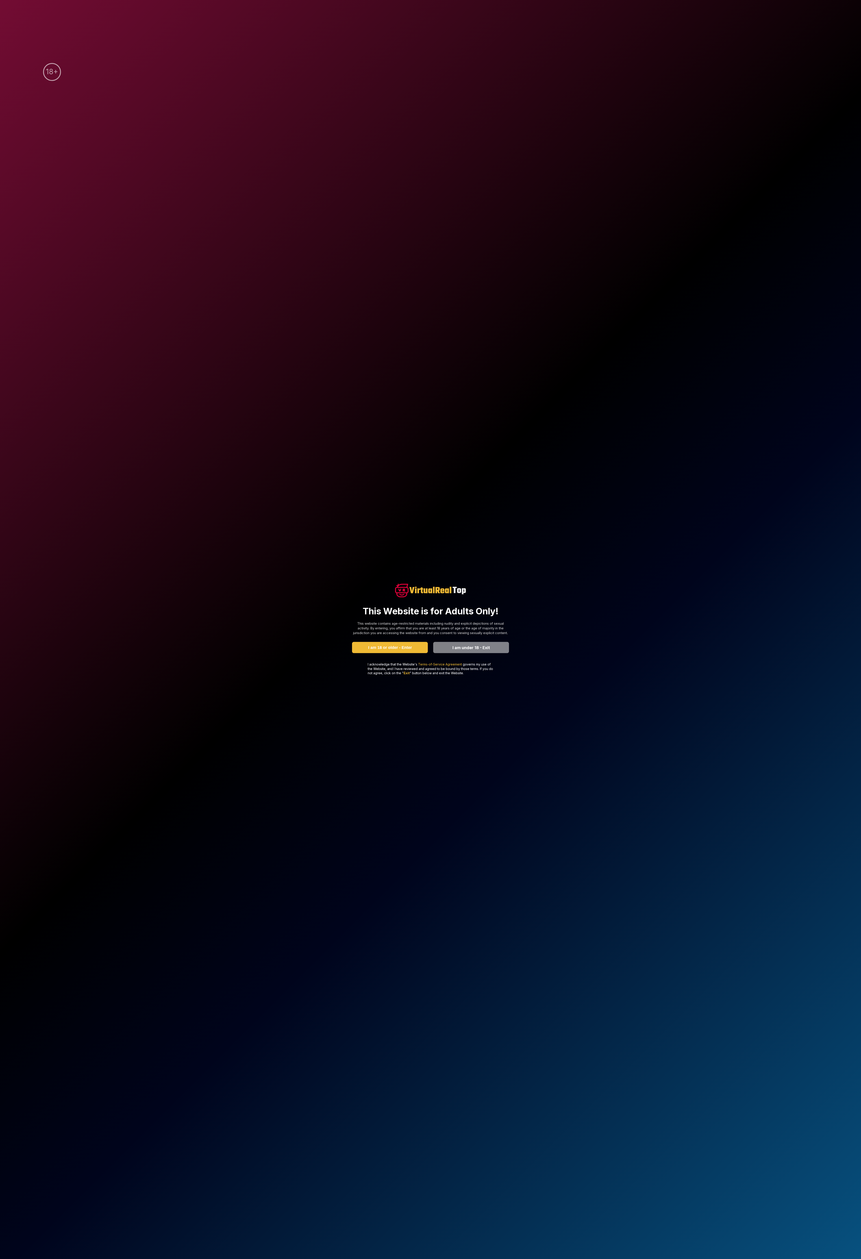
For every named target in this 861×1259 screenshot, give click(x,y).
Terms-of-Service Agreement (440, 664)
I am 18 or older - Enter (390, 647)
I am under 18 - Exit (471, 647)
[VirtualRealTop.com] (430, 591)
